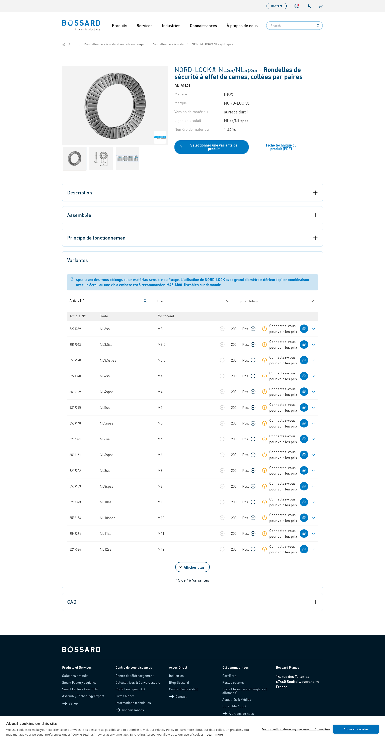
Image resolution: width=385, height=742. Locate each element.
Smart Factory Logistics (79, 682)
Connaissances (203, 25)
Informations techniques (133, 703)
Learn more (215, 734)
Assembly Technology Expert (83, 696)
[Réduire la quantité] (222, 328)
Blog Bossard (179, 682)
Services (144, 25)
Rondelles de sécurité (168, 44)
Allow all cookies (356, 729)
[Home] (63, 44)
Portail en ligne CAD (130, 689)
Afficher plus (194, 567)
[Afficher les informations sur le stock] (264, 328)
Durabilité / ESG (234, 706)
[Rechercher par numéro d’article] (145, 300)
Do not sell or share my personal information (296, 729)
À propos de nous (242, 25)
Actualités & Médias (236, 699)
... (74, 44)
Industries (171, 25)
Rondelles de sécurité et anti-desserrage (114, 44)
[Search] (318, 25)
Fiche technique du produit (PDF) (281, 147)
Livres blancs (125, 696)
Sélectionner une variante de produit (213, 147)
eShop (73, 703)
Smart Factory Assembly (80, 689)
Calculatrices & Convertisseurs (138, 682)
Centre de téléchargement (135, 675)
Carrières (229, 675)
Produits (119, 25)
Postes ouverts (233, 682)
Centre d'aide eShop (183, 689)
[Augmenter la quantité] (253, 328)
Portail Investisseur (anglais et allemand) (244, 691)
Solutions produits (75, 675)
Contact (276, 6)
